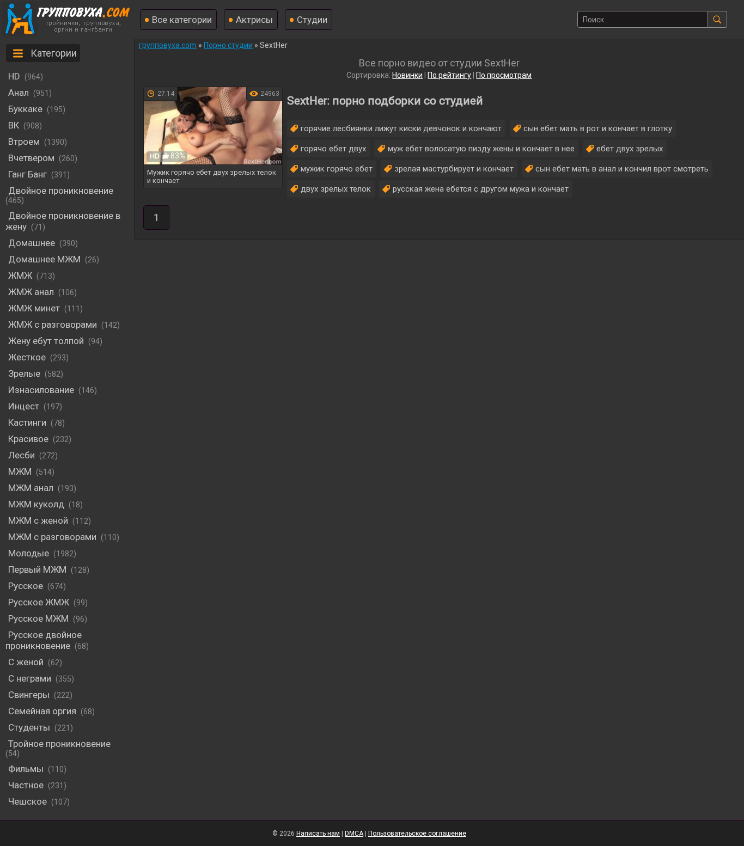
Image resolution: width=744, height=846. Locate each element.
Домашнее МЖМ (44, 259)
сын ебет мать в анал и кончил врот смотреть (622, 169)
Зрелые (24, 373)
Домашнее (31, 242)
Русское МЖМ (38, 618)
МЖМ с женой (38, 520)
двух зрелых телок (336, 189)
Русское (25, 585)
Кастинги (27, 422)
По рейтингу (449, 75)
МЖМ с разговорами (52, 536)
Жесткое (27, 357)
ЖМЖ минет (34, 308)
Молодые (28, 553)
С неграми (29, 678)
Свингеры (29, 694)
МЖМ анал (30, 487)
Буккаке (25, 108)
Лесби (21, 455)
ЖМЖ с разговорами (52, 324)
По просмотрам (504, 75)
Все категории (182, 19)
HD (14, 76)
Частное (26, 785)
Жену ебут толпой (46, 340)
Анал (18, 92)
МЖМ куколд (36, 504)
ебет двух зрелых (629, 149)
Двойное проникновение (60, 190)
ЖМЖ (20, 275)
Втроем (24, 141)
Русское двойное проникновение (43, 640)
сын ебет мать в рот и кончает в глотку (597, 128)
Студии (312, 19)
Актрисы (254, 19)
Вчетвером (31, 157)
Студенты (29, 727)
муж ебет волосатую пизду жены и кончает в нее (481, 149)
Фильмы (26, 768)
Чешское (27, 801)
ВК (13, 125)
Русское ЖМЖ (38, 602)
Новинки (407, 75)
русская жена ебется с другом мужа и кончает (481, 189)
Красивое (28, 438)
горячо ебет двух (333, 149)
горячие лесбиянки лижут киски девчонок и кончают (401, 128)
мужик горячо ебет (337, 169)
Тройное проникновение (59, 743)
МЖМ (20, 471)
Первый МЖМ (37, 569)
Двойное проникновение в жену (62, 221)
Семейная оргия (42, 711)
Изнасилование (41, 389)
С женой (26, 662)
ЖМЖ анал (31, 291)
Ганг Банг (27, 174)
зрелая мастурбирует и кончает (454, 169)
